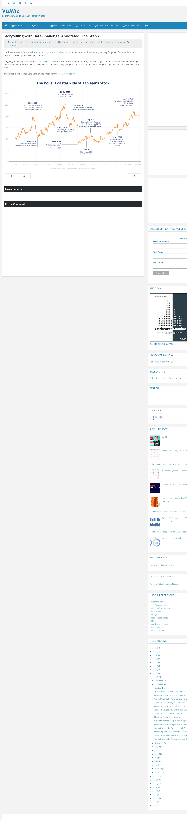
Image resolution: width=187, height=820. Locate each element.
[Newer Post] (11, 176)
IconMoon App (156, 627)
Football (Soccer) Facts (159, 618)
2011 (155, 798)
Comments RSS (145, 817)
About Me (150, 25)
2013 (155, 791)
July (156, 750)
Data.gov (154, 614)
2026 (155, 648)
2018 (155, 677)
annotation (36, 42)
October (158, 688)
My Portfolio (21, 25)
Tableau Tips (84, 25)
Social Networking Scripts (121, 817)
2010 (155, 802)
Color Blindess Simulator (160, 608)
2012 (155, 794)
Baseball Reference (158, 602)
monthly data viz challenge (53, 52)
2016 (155, 780)
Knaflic (75, 42)
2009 (155, 805)
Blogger (94, 817)
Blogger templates (105, 817)
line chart (84, 42)
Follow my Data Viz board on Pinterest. (165, 584)
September (159, 743)
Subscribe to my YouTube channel (166, 378)
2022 (155, 662)
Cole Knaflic (28, 52)
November (159, 684)
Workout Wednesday (107, 25)
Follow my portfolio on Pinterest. (162, 565)
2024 (155, 655)
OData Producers (158, 630)
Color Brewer (156, 611)
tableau (121, 42)
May (156, 757)
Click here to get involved (161, 361)
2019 (155, 673)
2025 (155, 651)
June (157, 754)
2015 (155, 783)
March (157, 765)
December (159, 680)
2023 (155, 659)
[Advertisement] (168, 77)
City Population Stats (159, 605)
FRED (153, 621)
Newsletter (40, 25)
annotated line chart (20, 42)
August (157, 746)
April (157, 761)
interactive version (66, 73)
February (158, 768)
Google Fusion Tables (159, 624)
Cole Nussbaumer (62, 42)
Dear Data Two (132, 25)
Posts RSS (135, 817)
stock (93, 42)
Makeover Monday (62, 25)
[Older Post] (134, 176)
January (158, 772)
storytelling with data (107, 42)
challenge (47, 42)
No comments (11, 45)
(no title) (165, 437)
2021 (155, 666)
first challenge (41, 61)
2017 (155, 776)
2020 (155, 670)
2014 (155, 787)
